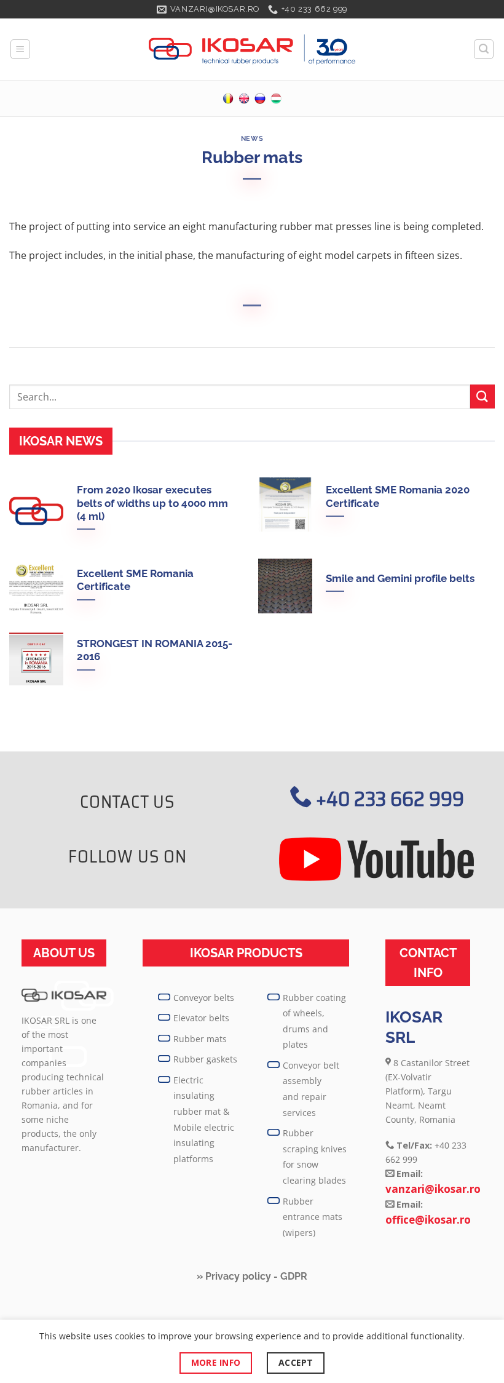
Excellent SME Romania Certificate (135, 580)
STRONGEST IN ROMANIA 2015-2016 (154, 650)
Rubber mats (200, 1039)
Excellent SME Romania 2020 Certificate (398, 496)
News (252, 138)
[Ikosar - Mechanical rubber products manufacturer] (252, 50)
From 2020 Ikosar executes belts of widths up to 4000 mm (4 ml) (152, 503)
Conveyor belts (203, 997)
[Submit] (482, 397)
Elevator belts (201, 1018)
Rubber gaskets (205, 1059)
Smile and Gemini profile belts (400, 578)
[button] (20, 49)
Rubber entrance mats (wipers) (312, 1216)
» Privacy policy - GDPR (252, 1276)
